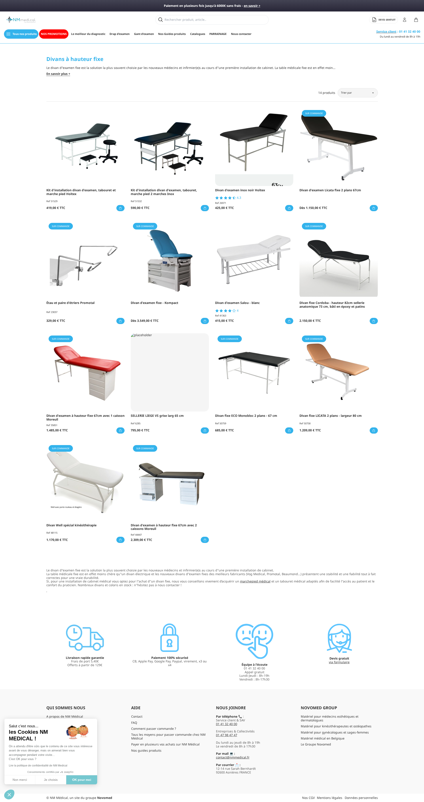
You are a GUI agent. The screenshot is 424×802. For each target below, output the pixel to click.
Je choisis (51, 779)
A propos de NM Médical (64, 716)
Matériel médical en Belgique (322, 738)
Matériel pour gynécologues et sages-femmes (335, 732)
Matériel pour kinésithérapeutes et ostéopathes (336, 726)
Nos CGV (308, 798)
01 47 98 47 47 (226, 735)
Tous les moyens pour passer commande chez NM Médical (168, 736)
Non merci (20, 779)
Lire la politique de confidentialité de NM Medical (38, 765)
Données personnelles (361, 798)
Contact (136, 716)
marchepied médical (255, 581)
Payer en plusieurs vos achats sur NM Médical (165, 744)
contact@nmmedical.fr (233, 757)
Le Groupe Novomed (316, 744)
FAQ (134, 722)
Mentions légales (329, 798)
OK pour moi (81, 779)
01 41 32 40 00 (226, 724)
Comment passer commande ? (153, 728)
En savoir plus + (58, 74)
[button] (9, 794)
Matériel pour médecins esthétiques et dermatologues (329, 718)
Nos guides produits (146, 750)
